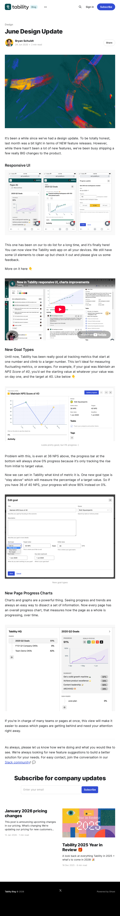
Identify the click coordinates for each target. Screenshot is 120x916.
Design (9, 24)
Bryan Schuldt (24, 40)
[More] (45, 7)
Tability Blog (10, 891)
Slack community (17, 762)
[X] (60, 890)
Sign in (90, 6)
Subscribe (106, 6)
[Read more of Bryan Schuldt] (9, 42)
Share (109, 42)
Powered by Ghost (106, 891)
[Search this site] (80, 6)
